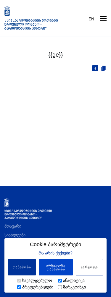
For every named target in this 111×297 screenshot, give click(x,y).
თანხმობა (22, 267)
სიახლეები (14, 235)
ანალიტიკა (74, 280)
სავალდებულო (37, 280)
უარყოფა (89, 267)
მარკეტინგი (74, 287)
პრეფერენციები (37, 287)
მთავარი (12, 226)
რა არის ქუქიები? (55, 253)
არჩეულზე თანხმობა (55, 267)
